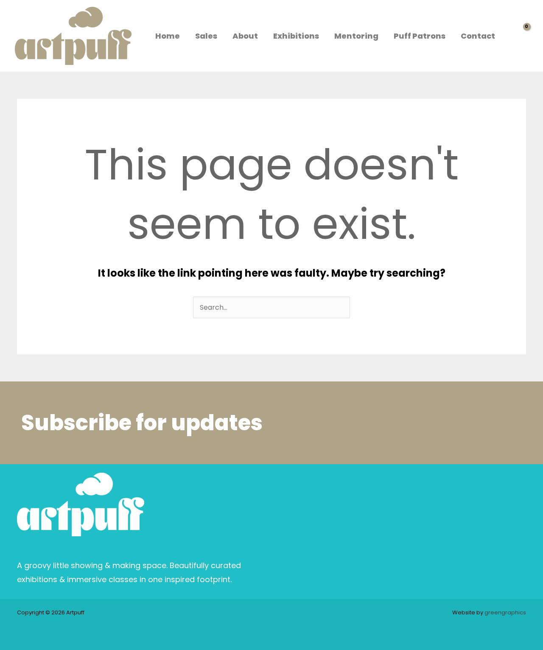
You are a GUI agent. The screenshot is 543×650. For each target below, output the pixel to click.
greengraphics (505, 612)
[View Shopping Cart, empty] (519, 36)
